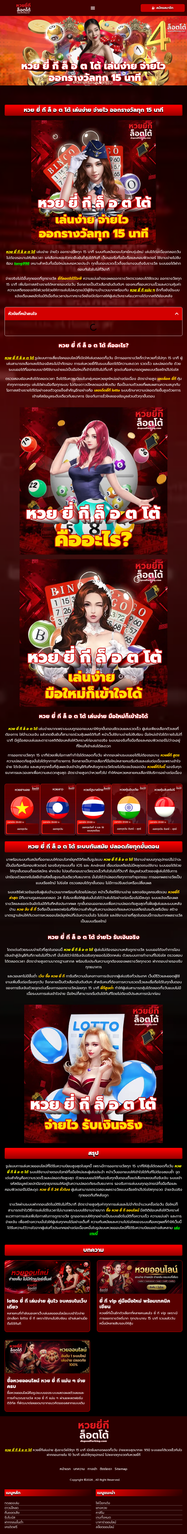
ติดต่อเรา (106, 1469)
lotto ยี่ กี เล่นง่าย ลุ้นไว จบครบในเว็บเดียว (47, 1303)
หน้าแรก (65, 1469)
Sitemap (121, 1469)
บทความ (79, 1469)
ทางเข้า (92, 1469)
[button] (92, 8)
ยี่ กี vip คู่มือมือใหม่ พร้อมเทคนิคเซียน (134, 1303)
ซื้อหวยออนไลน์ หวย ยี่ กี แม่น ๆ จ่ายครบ (46, 1383)
